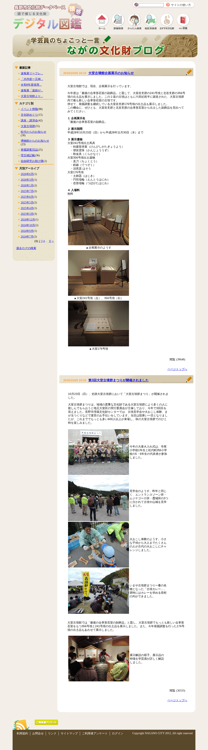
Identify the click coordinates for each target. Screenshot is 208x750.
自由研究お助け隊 (32, 161)
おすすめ (167, 21)
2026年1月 (27, 185)
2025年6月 (27, 196)
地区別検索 (151, 21)
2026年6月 (27, 174)
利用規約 (22, 733)
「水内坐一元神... (32, 79)
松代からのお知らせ (33, 131)
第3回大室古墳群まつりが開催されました (118, 380)
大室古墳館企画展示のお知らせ (111, 73)
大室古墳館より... (32, 96)
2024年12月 (28, 219)
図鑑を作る (183, 21)
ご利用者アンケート (95, 733)
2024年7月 (27, 236)
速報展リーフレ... (32, 73)
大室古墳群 (28, 126)
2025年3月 (27, 213)
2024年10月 (28, 225)
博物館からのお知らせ (35, 140)
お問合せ (38, 733)
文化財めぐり (29, 114)
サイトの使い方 (181, 4)
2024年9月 (27, 230)
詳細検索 (118, 21)
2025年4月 (27, 208)
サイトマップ (69, 733)
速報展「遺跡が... (32, 90)
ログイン (117, 733)
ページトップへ (177, 369)
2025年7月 (27, 191)
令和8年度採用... (31, 84)
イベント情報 (29, 109)
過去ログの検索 (26, 248)
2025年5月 (27, 202)
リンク (52, 733)
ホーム (102, 21)
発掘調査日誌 (29, 149)
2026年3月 (27, 179)
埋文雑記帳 (28, 155)
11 (50, 241)
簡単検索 (134, 21)
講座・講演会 (29, 120)
